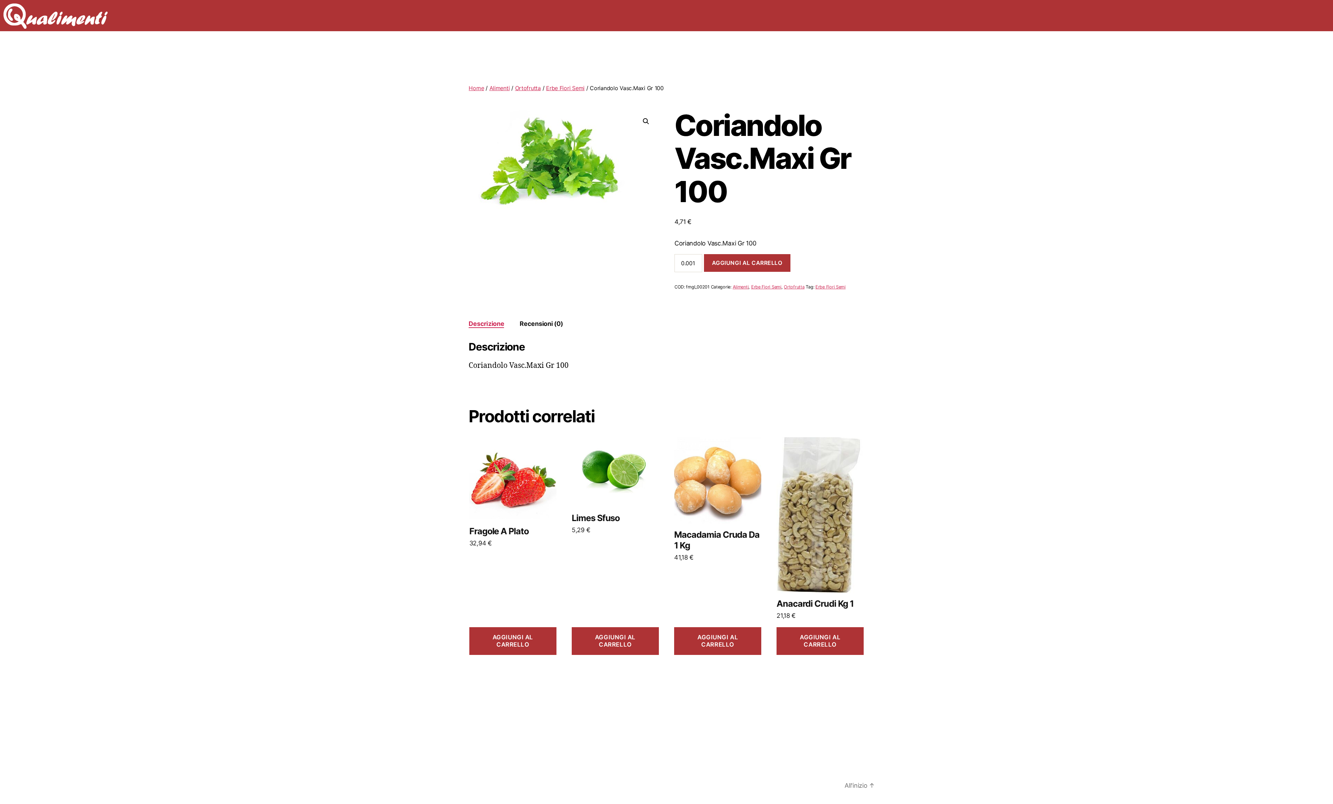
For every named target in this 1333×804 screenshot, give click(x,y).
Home (476, 88)
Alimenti (499, 88)
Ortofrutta (528, 88)
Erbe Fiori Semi (565, 88)
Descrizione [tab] (486, 323)
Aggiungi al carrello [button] (513, 641)
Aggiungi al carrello (747, 262)
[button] (646, 121)
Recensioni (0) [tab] (541, 323)
